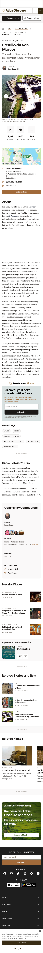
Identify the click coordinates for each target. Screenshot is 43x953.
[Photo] (35, 597)
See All (35, 544)
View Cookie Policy (20, 938)
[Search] (35, 11)
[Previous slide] (6, 96)
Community (8, 918)
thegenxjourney (10, 544)
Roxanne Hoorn (22, 691)
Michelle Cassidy (22, 705)
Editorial (6, 904)
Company (6, 925)
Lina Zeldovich (13, 69)
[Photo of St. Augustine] (8, 652)
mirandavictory (24, 544)
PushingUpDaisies (11, 542)
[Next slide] (37, 96)
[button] (10, 129)
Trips (4, 911)
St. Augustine (14, 216)
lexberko (22, 542)
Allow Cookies (22, 943)
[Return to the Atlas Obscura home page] (14, 11)
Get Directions (21, 192)
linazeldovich (9, 525)
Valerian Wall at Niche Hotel (16, 770)
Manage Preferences (21, 949)
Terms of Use (24, 417)
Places (5, 897)
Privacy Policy (14, 417)
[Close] (40, 931)
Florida (32, 207)
